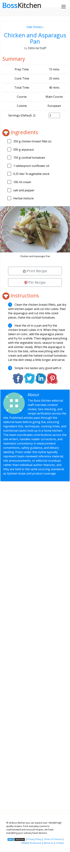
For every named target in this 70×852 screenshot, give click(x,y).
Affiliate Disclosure (31, 842)
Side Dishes (34, 27)
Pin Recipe (36, 282)
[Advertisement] (35, 647)
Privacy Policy (34, 839)
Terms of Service (53, 839)
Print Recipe (36, 271)
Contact (60, 842)
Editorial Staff (53, 394)
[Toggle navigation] (63, 6)
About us (48, 842)
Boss (21, 5)
